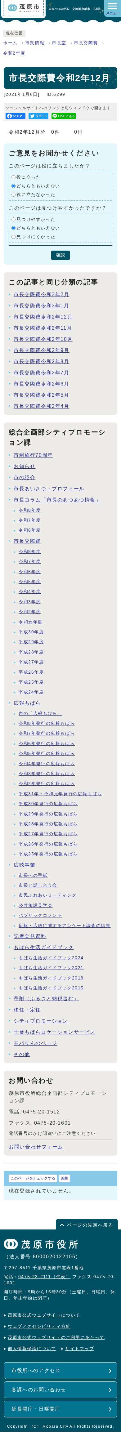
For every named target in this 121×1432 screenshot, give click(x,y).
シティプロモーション (41, 1021)
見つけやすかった (35, 219)
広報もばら (27, 703)
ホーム (10, 43)
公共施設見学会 (35, 905)
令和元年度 (31, 622)
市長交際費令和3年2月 (41, 294)
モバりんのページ (35, 1043)
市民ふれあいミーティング (48, 895)
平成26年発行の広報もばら (48, 844)
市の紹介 (24, 477)
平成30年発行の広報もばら (48, 803)
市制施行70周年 (33, 455)
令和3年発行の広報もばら (47, 773)
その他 (22, 1054)
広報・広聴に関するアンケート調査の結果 (64, 925)
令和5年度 (30, 581)
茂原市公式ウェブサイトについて (44, 1315)
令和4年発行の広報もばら (47, 763)
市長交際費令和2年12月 (43, 316)
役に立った (28, 177)
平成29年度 (31, 642)
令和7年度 (30, 520)
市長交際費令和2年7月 (41, 372)
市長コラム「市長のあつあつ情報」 (57, 499)
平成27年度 (31, 662)
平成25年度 (31, 682)
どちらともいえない (38, 186)
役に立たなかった (35, 194)
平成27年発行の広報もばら (48, 834)
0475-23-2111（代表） (44, 1276)
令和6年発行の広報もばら (47, 743)
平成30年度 (31, 632)
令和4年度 (30, 591)
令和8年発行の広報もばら (47, 723)
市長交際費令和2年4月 (41, 406)
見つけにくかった (35, 236)
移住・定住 (27, 1009)
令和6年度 (30, 530)
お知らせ (24, 466)
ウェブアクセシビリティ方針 (39, 1326)
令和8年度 (30, 510)
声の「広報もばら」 (40, 713)
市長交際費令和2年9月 (41, 350)
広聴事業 (24, 865)
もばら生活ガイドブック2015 (51, 988)
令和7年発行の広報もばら (47, 733)
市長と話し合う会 (38, 885)
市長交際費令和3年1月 (41, 305)
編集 (64, 1178)
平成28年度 (31, 652)
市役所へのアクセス (35, 1370)
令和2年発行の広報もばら (47, 783)
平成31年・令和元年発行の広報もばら (60, 794)
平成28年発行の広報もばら (48, 824)
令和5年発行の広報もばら (47, 753)
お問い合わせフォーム (36, 1146)
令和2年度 (14, 53)
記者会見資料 (30, 936)
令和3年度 (30, 602)
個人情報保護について (32, 1348)
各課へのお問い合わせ (38, 1389)
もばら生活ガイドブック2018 (51, 978)
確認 (60, 255)
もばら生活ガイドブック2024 (51, 958)
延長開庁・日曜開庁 (35, 1409)
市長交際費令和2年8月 (41, 361)
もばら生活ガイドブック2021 (51, 968)
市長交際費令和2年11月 (43, 328)
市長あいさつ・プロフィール (49, 488)
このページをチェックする (33, 1178)
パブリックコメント (40, 915)
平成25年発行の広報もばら (48, 854)
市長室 (59, 43)
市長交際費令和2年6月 (41, 383)
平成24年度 (31, 692)
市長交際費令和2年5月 (41, 395)
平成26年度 (31, 672)
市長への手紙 (33, 875)
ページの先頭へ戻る (90, 1225)
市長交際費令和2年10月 (43, 339)
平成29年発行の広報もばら (48, 814)
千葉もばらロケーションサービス (55, 1032)
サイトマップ (79, 1348)
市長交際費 (86, 43)
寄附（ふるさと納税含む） (46, 998)
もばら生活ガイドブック (44, 947)
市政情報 (34, 43)
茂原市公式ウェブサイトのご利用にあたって (56, 1337)
